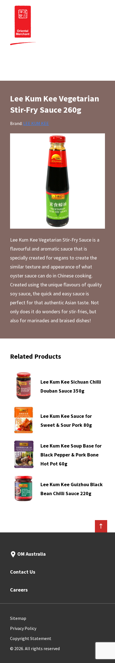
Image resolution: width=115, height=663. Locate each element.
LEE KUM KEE (36, 123)
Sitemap (18, 618)
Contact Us (22, 572)
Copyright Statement (30, 638)
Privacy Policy (23, 628)
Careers (19, 589)
